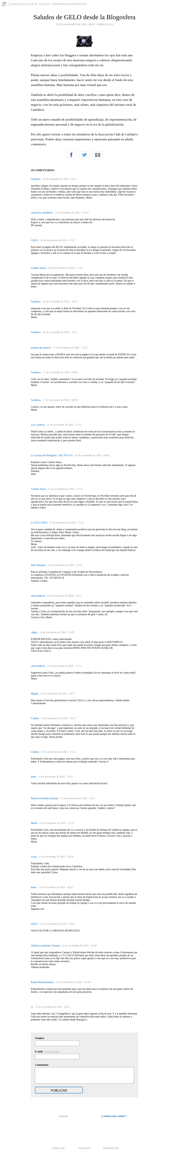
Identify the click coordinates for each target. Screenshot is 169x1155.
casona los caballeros (42, 212)
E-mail (47, 1051)
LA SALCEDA (39, 522)
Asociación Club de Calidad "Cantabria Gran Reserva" (48, 4)
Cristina (35, 718)
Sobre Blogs (105, 24)
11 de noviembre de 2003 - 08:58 (75, 24)
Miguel (35, 693)
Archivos (84, 1148)
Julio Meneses (38, 565)
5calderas (36, 179)
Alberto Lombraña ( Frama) (45, 945)
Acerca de (58, 1148)
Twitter (84, 155)
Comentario (41, 1064)
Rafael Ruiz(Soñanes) (42, 982)
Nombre (39, 1038)
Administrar (111, 1148)
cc (32, 1006)
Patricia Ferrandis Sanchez (45, 798)
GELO (35, 240)
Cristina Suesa (38, 268)
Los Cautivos (38, 424)
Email (97, 155)
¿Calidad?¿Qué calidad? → (115, 1116)
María (34, 823)
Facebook (71, 155)
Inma (34, 776)
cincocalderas (38, 595)
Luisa (34, 856)
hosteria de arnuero (41, 347)
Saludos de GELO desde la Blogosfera (84, 17)
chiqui (34, 632)
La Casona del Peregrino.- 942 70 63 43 (52, 455)
